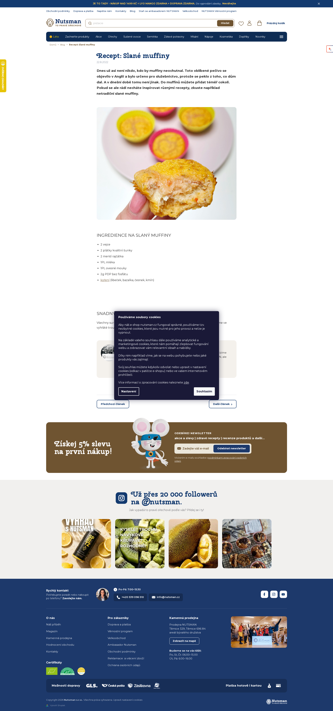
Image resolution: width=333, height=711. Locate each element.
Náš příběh (53, 624)
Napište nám (104, 11)
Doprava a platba (83, 11)
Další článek (221, 404)
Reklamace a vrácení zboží (126, 658)
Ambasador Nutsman (122, 644)
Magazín (52, 631)
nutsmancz (274, 594)
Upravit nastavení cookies (127, 699)
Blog (132, 11)
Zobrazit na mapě (184, 641)
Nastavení (128, 391)
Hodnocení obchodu (60, 644)
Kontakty (120, 11)
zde (186, 382)
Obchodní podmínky (58, 11)
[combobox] (159, 23)
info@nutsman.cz (168, 597)
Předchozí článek (113, 404)
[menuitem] (54, 36)
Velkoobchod (190, 11)
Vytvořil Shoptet (57, 705)
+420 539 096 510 (133, 597)
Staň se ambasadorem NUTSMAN (159, 11)
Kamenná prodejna (59, 638)
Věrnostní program (120, 631)
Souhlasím (204, 391)
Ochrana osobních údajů (124, 665)
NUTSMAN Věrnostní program (219, 11)
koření (105, 280)
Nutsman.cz (264, 594)
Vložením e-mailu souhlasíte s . (210, 459)
